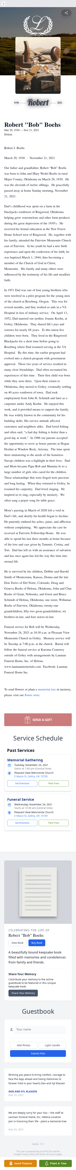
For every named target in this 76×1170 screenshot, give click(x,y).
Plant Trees (53, 783)
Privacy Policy (28, 1154)
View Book (17, 942)
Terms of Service (47, 1154)
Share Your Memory (23, 993)
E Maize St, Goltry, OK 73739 (31, 776)
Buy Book (36, 942)
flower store (32, 695)
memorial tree (47, 689)
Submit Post (38, 1053)
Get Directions (22, 783)
